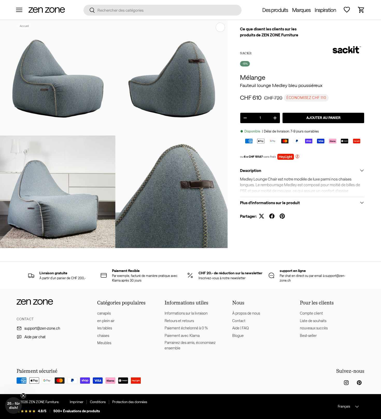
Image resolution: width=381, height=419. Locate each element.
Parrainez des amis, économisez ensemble (190, 345)
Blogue (238, 335)
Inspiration (325, 10)
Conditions (98, 402)
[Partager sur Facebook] (272, 216)
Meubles (104, 343)
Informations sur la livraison (186, 313)
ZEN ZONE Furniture (44, 402)
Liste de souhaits (313, 320)
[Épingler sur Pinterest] (282, 216)
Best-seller (308, 335)
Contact (238, 320)
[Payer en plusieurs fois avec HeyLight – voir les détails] (297, 157)
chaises (103, 335)
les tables (104, 328)
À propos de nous (246, 313)
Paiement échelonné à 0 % (186, 328)
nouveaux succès (314, 328)
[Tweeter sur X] (261, 216)
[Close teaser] (23, 395)
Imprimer (76, 402)
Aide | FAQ (240, 328)
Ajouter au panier (323, 118)
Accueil (24, 26)
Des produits (275, 10)
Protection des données (129, 402)
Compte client (311, 313)
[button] (361, 10)
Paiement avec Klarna (182, 335)
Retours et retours (179, 320)
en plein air (106, 320)
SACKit (246, 53)
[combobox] (162, 10)
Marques (301, 10)
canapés (104, 313)
